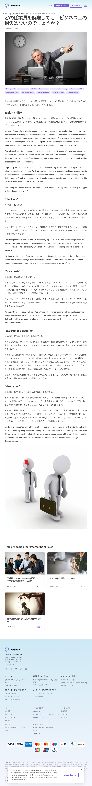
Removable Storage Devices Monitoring (74, 683)
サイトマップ (37, 730)
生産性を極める (38, 696)
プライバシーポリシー (12, 717)
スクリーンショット (67, 680)
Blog (9, 14)
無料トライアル (61, 6)
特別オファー (37, 734)
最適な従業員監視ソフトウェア (15, 727)
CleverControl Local (11, 685)
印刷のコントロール (67, 685)
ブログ (7, 708)
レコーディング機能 (68, 676)
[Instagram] (6, 669)
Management (10, 89)
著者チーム (8, 714)
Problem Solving (58, 92)
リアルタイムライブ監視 (41, 685)
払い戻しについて (38, 717)
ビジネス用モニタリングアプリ (43, 693)
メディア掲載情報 (38, 708)
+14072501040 (9, 664)
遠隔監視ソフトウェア (40, 676)
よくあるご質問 (66, 708)
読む (38, 586)
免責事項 (64, 711)
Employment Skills (77, 89)
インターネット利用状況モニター (16, 690)
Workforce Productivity (39, 89)
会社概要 (7, 711)
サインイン (76, 6)
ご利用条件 (64, 714)
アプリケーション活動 (12, 696)
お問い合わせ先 (38, 724)
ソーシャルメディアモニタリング (44, 690)
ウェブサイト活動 (10, 693)
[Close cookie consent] (81, 769)
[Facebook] (11, 669)
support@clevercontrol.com (13, 662)
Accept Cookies (70, 775)
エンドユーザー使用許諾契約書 (43, 727)
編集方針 (7, 720)
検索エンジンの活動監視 (13, 699)
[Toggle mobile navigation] (85, 6)
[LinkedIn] (21, 669)
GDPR (6, 730)
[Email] (26, 669)
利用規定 (64, 717)
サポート (7, 724)
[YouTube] (16, 669)
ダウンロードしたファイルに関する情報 (46, 714)
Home (5, 14)
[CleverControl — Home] (13, 5)
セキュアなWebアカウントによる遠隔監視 (45, 681)
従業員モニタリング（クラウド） (15, 680)
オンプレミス (9, 683)
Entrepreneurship (28, 92)
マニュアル (36, 711)
